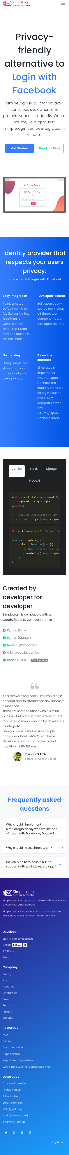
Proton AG (43, 911)
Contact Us (10, 993)
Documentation (13, 1047)
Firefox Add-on (12, 1090)
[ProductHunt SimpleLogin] (22, 1133)
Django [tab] (51, 469)
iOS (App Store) (12, 1109)
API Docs (8, 951)
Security (8, 1018)
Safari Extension (13, 1103)
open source (31, 900)
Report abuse (11, 1054)
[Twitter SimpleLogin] (6, 1133)
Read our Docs (50, 148)
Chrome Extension (14, 1083)
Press (6, 999)
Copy (55, 495)
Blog (5, 980)
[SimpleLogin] (16, 3)
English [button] (56, 1142)
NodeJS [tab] (35, 480)
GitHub (7, 945)
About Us (8, 986)
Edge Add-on (11, 1096)
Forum (7, 1041)
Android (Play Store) (15, 1115)
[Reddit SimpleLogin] (14, 1133)
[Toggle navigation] (63, 3)
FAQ (5, 1034)
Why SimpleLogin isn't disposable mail (26, 1067)
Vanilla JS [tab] (17, 471)
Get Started (19, 148)
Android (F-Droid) (14, 1122)
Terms (7, 1005)
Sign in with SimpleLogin (18, 939)
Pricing (7, 974)
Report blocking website (18, 1060)
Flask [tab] (34, 469)
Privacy (7, 1011)
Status (7, 957)
